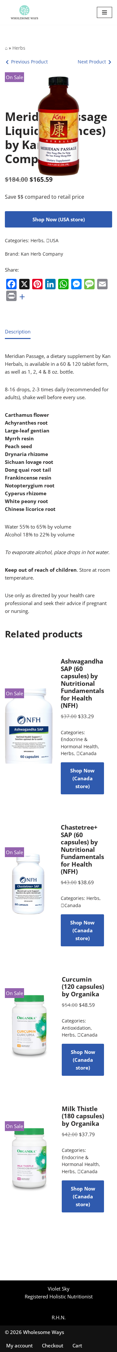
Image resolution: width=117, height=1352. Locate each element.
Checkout (52, 1345)
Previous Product (29, 62)
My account (19, 1345)
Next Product (92, 62)
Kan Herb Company (42, 254)
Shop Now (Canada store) (82, 778)
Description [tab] (18, 331)
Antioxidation (76, 1028)
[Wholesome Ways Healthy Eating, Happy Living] (24, 12)
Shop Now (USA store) (58, 219)
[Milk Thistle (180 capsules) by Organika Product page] (29, 1158)
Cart (77, 1345)
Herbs (18, 48)
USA (52, 241)
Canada (86, 753)
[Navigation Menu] (104, 12)
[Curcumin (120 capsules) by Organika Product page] (29, 1025)
